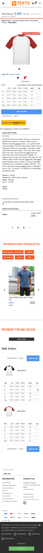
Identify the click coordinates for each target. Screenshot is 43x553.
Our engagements (8, 499)
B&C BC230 (6, 136)
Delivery (4, 491)
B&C (3, 20)
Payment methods (8, 488)
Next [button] (39, 50)
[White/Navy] (18, 78)
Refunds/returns (7, 493)
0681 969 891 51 (28, 494)
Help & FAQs (6, 496)
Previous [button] (5, 50)
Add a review (21, 339)
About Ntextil (6, 483)
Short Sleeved (8, 257)
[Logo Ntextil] (21, 3)
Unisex (19, 257)
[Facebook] (12, 227)
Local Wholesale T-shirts (10, 501)
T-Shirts (29, 252)
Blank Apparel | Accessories (13, 252)
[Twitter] (18, 227)
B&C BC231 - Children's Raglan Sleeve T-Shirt (19, 202)
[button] (32, 3)
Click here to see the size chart (29, 85)
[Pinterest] (23, 227)
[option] (21, 49)
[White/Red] (25, 78)
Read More (30, 530)
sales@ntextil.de (28, 489)
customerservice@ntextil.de (31, 485)
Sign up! (7, 474)
